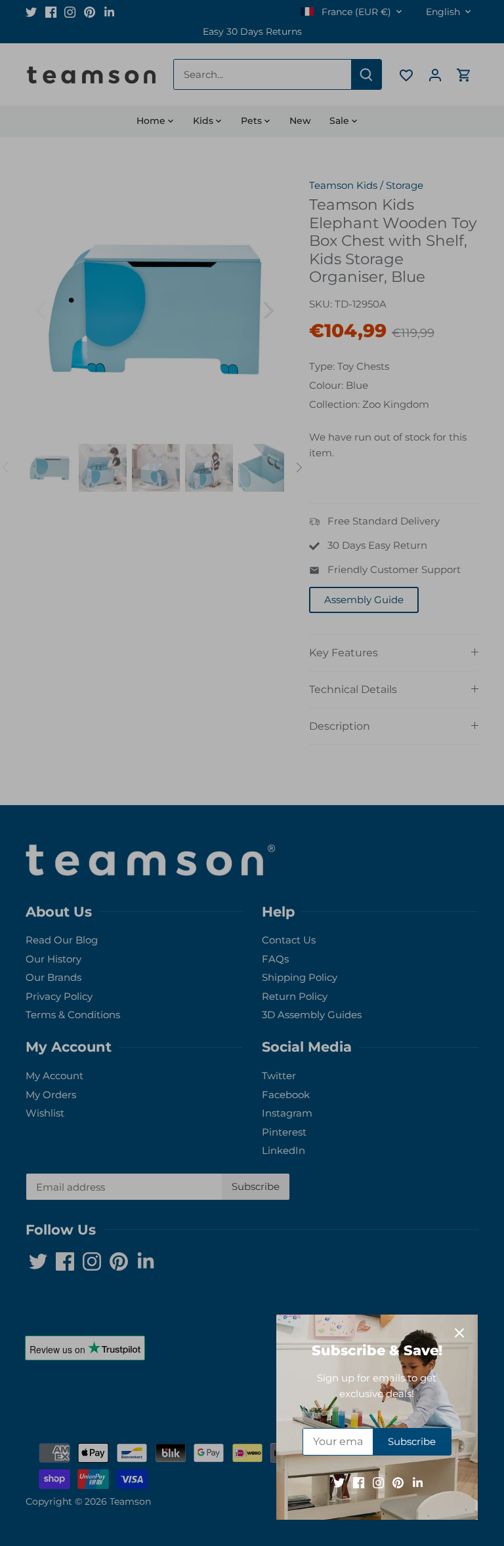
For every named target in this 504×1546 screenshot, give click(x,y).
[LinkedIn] (417, 1482)
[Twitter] (339, 1482)
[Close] (459, 1332)
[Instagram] (378, 1482)
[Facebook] (358, 1482)
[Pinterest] (398, 1482)
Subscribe (412, 1441)
